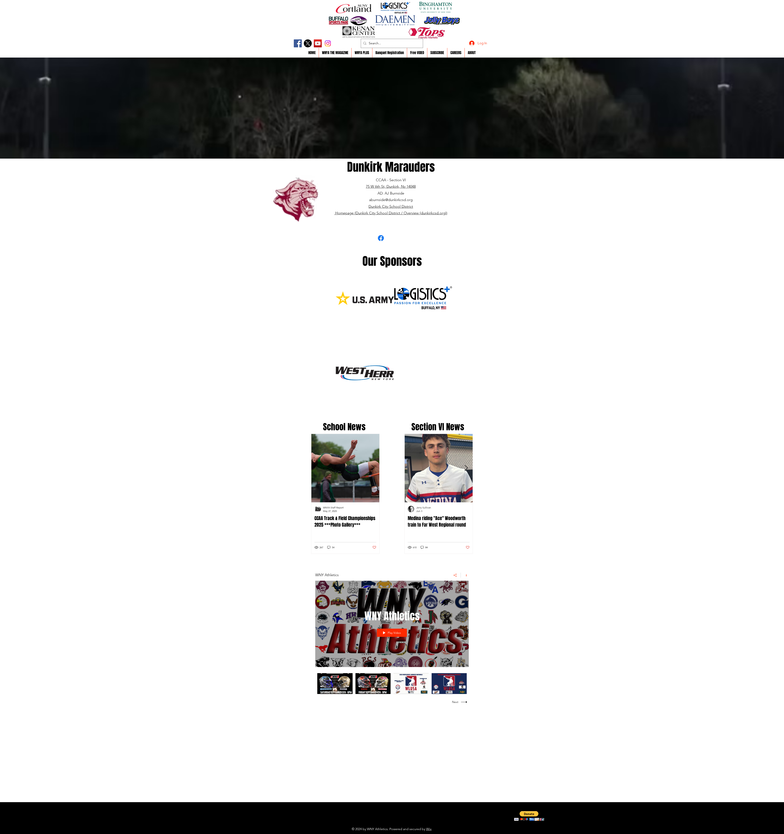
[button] (529, 816)
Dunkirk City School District (391, 206)
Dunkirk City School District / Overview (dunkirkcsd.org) (401, 213)
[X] (308, 43)
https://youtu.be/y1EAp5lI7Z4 (382, 823)
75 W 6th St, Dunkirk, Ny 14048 (391, 186)
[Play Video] (335, 683)
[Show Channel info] (465, 575)
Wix (429, 829)
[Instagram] (328, 43)
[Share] (455, 575)
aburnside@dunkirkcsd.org (391, 200)
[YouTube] (318, 43)
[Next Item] (373, 468)
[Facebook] (298, 43)
